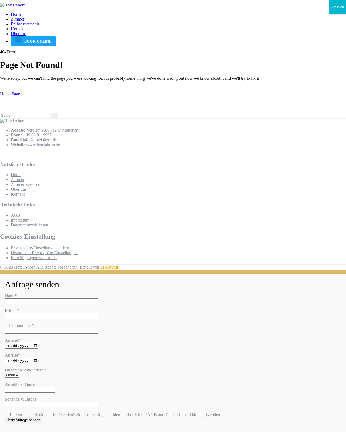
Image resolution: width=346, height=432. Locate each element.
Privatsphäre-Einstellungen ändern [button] (40, 248)
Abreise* (12, 355)
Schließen (337, 7)
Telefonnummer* (19, 325)
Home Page (10, 94)
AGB (15, 215)
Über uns (18, 33)
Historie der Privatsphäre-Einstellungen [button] (44, 252)
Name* (11, 295)
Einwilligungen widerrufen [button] (34, 257)
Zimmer (17, 19)
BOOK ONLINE (37, 41)
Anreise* (12, 340)
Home (16, 14)
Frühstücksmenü (25, 24)
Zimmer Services (25, 184)
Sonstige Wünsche (20, 399)
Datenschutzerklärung (29, 225)
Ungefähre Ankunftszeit (25, 370)
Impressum (20, 220)
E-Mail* (12, 310)
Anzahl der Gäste (20, 384)
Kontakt (18, 28)
